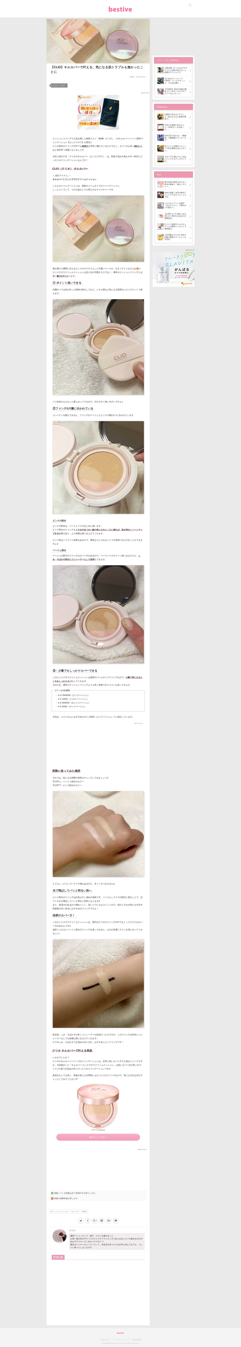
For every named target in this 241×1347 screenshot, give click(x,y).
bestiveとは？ (105, 1340)
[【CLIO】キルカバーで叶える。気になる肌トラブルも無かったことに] (108, 1220)
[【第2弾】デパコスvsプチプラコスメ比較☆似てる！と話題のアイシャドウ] (160, 70)
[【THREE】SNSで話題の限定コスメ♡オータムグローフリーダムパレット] (160, 91)
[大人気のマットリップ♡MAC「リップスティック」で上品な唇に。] (160, 81)
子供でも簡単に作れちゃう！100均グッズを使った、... (174, 127)
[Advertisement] (98, 744)
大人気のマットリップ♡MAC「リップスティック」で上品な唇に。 (174, 81)
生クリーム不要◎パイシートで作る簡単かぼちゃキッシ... (175, 148)
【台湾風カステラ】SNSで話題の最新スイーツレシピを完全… (175, 237)
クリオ (76, 1211)
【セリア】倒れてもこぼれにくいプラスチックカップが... (175, 158)
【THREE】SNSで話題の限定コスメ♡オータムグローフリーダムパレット (175, 91)
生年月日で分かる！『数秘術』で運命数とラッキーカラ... (175, 137)
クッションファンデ (60, 1211)
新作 (85, 1211)
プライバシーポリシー (121, 1340)
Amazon (102, 1130)
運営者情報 (137, 1340)
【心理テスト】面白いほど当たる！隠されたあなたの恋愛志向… (175, 216)
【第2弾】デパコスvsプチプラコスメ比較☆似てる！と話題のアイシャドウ (175, 70)
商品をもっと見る (97, 1137)
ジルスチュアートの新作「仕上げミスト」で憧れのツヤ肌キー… (175, 205)
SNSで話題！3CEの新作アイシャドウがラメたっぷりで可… (175, 194)
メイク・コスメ (59, 85)
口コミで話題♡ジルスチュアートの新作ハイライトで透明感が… (175, 226)
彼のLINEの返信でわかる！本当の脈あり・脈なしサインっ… (175, 184)
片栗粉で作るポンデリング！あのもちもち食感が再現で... (175, 116)
